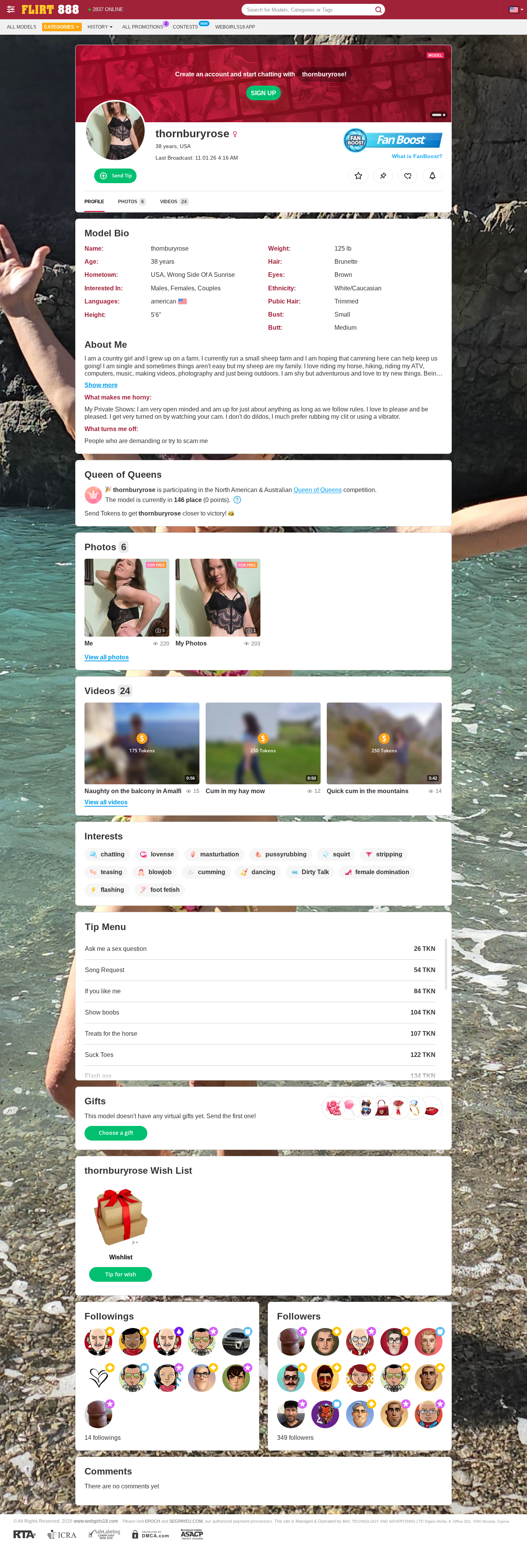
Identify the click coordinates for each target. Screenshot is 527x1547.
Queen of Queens (318, 490)
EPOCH (152, 1521)
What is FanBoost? (417, 156)
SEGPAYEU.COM (186, 1521)
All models (21, 27)
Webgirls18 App (235, 27)
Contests (185, 27)
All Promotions (142, 27)
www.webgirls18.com (96, 1520)
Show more (101, 385)
